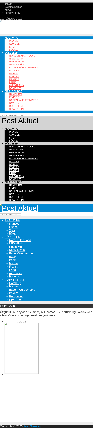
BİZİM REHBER (13, 91)
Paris (12, 82)
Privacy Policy (12, 12)
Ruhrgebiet (17, 106)
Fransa (14, 79)
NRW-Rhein (16, 64)
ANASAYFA (11, 37)
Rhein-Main (16, 61)
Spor (12, 46)
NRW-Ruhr (16, 58)
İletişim (8, 4)
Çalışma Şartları (13, 6)
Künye (8, 9)
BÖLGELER (11, 52)
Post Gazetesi (32, 426)
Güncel (14, 43)
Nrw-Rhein (16, 109)
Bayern (14, 70)
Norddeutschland (22, 55)
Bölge (13, 49)
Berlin (13, 73)
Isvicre (14, 76)
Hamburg (15, 94)
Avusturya (16, 85)
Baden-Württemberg (23, 67)
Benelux (15, 88)
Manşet (14, 40)
